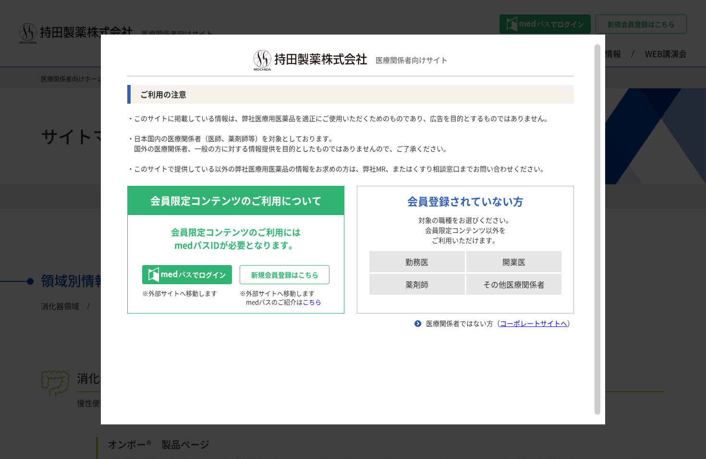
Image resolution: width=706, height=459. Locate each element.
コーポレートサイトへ (533, 323)
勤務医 (416, 261)
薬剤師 (416, 284)
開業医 (513, 261)
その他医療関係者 (514, 284)
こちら (312, 301)
